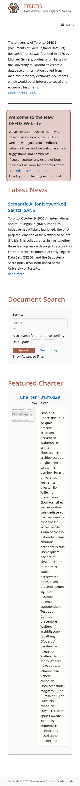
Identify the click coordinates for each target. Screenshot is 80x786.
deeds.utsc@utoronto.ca (30, 171)
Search (23, 350)
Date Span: (21, 342)
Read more (16, 274)
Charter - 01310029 (40, 397)
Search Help (49, 350)
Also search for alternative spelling (38, 335)
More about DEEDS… (23, 93)
